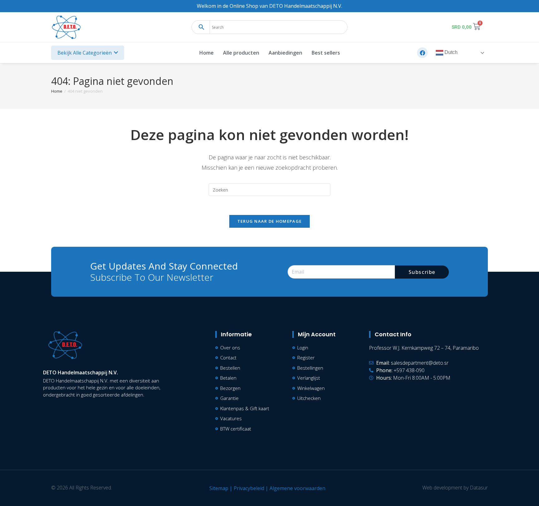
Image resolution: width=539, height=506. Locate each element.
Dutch (450, 52)
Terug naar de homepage (269, 221)
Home (206, 52)
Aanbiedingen (285, 52)
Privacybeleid (249, 488)
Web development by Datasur (455, 487)
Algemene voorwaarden (297, 488)
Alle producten (241, 52)
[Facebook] (422, 52)
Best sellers (326, 52)
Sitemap (218, 488)
